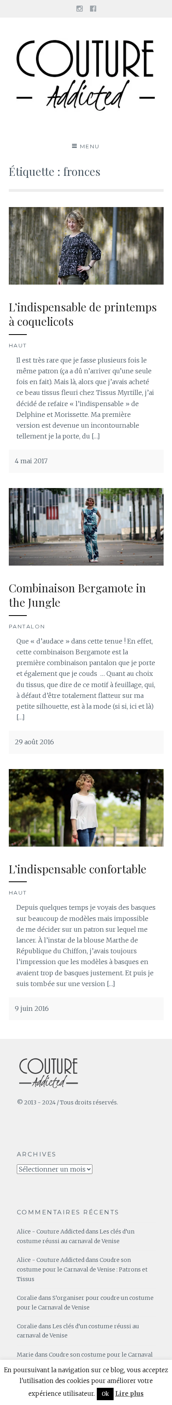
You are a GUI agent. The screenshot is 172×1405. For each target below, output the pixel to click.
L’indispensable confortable (77, 868)
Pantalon (27, 626)
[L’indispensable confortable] (86, 844)
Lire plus (129, 1393)
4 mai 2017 (31, 461)
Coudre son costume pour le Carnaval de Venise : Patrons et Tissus (82, 1269)
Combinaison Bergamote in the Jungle (77, 595)
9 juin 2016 (32, 1008)
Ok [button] (105, 1394)
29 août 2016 (34, 742)
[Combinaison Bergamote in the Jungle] (86, 563)
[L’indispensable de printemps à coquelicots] (86, 282)
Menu (90, 146)
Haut (18, 345)
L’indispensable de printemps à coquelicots (83, 314)
